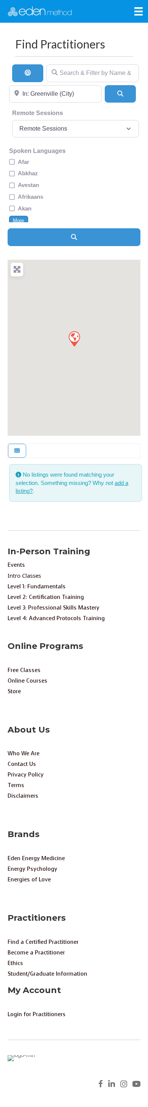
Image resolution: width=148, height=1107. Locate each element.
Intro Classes (24, 575)
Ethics (15, 963)
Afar (23, 162)
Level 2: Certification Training (46, 597)
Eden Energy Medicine (36, 858)
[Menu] (138, 11)
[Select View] (17, 451)
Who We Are (23, 753)
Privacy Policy (26, 774)
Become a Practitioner (36, 952)
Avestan (28, 185)
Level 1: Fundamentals (37, 586)
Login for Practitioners (37, 1014)
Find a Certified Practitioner (43, 942)
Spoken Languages (37, 151)
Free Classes (24, 670)
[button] (74, 338)
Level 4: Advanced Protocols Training (56, 618)
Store (14, 691)
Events (16, 565)
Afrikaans (30, 196)
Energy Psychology (32, 869)
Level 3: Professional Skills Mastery (53, 607)
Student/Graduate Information (47, 974)
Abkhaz (28, 173)
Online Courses (27, 680)
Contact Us (22, 764)
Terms (16, 785)
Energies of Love (29, 879)
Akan (24, 208)
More (18, 220)
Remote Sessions (37, 113)
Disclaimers (23, 796)
